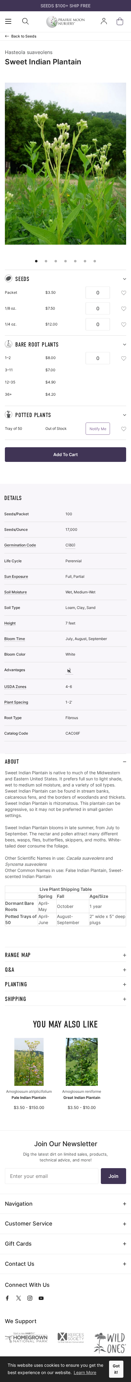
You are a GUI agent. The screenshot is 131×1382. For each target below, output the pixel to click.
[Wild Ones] (110, 1343)
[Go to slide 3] (56, 261)
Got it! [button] (116, 1369)
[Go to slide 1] (36, 261)
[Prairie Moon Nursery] (65, 22)
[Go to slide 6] (85, 261)
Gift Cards (18, 1243)
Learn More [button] (85, 1372)
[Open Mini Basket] (121, 21)
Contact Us (19, 1264)
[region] (65, 858)
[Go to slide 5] (75, 261)
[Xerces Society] (70, 1338)
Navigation (19, 1203)
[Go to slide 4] (65, 261)
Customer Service (28, 1223)
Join (113, 1176)
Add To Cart (65, 454)
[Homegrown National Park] (26, 1338)
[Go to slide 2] (46, 261)
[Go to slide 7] (95, 261)
